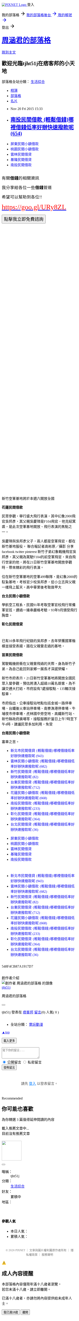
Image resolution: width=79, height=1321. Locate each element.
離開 (25, 1312)
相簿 (14, 90)
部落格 (16, 96)
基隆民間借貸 (21, 160)
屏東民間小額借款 (25, 144)
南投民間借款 (21, 165)
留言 (37, 1012)
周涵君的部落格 (26, 40)
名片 (14, 101)
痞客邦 (28, 1012)
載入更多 (9, 1040)
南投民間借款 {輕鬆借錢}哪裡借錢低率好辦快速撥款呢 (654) (42, 126)
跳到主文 (9, 52)
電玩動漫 (36, 1024)
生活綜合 (38, 82)
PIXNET (20, 1250)
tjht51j (6, 987)
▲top (6, 1032)
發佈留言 (9, 1067)
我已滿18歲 (11, 1312)
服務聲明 (47, 1254)
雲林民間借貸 (21, 154)
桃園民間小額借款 (25, 149)
